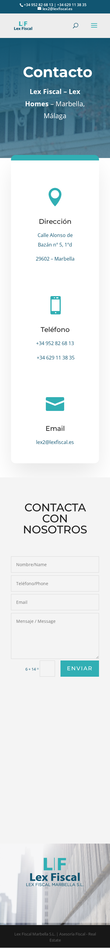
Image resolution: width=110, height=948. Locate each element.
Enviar (80, 668)
